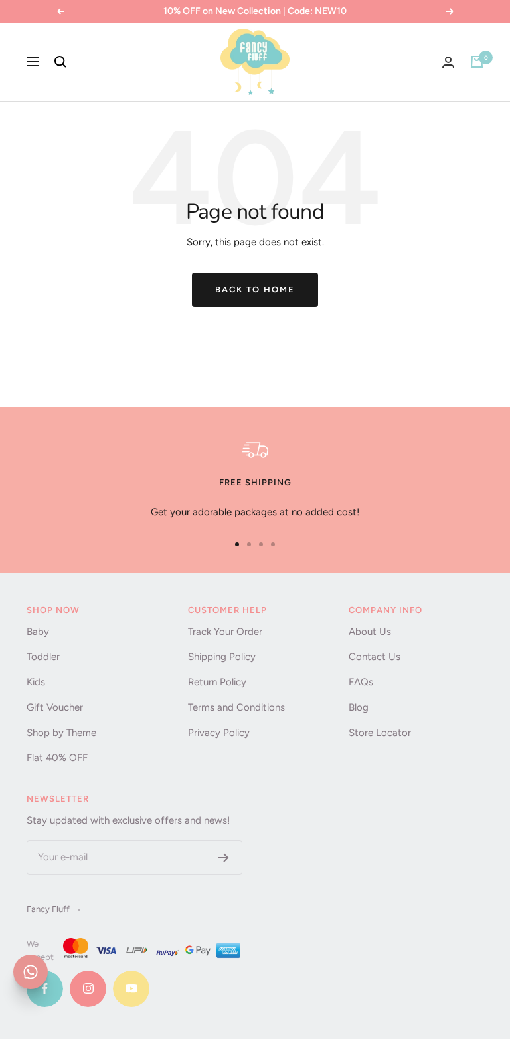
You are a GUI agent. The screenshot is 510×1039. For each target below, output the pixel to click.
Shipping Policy (222, 657)
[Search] (60, 62)
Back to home (255, 289)
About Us (370, 631)
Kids (36, 682)
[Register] (223, 857)
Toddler (43, 657)
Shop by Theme (61, 733)
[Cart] (476, 62)
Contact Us (374, 657)
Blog (359, 707)
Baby (38, 631)
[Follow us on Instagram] (88, 989)
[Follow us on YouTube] (131, 989)
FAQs (361, 682)
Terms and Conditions (236, 707)
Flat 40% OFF (57, 758)
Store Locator (380, 733)
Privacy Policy (219, 733)
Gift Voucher (55, 707)
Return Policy (217, 682)
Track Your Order (225, 631)
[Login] (448, 62)
